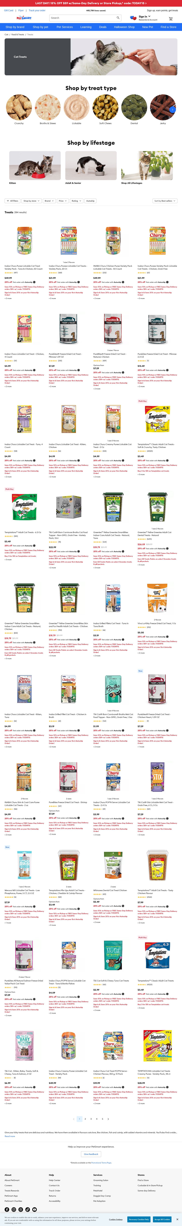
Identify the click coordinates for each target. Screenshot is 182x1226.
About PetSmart (12, 1180)
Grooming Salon (100, 1180)
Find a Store (143, 1180)
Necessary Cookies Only (139, 1219)
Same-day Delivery (147, 1190)
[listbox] (91, 109)
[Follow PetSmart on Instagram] (14, 1209)
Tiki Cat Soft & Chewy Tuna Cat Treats (111, 980)
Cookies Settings (116, 1219)
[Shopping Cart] (174, 19)
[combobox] (85, 17)
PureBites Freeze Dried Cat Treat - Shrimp (68, 802)
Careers (8, 1185)
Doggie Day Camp (102, 1196)
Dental (134, 123)
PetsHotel (97, 1190)
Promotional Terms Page (101, 1163)
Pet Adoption (99, 1201)
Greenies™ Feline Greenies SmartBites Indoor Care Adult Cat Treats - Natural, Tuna (111, 535)
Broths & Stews (48, 123)
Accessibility (54, 1201)
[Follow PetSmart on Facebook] (7, 1209)
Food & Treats (18, 34)
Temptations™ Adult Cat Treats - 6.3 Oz (23, 532)
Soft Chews (105, 123)
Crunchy (19, 123)
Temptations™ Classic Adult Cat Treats (156, 980)
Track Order (54, 1190)
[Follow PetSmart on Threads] (20, 1209)
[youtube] (34, 1209)
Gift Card (8, 10)
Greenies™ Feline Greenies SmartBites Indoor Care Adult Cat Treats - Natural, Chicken (23, 626)
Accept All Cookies (162, 1219)
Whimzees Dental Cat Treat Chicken (110, 890)
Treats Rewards (12, 1190)
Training (97, 1185)
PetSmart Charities (13, 1201)
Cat (6, 34)
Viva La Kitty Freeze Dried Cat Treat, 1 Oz (157, 623)
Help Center (54, 1180)
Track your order (37, 10)
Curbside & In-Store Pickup (150, 1185)
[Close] (177, 1219)
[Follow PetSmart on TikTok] (27, 1209)
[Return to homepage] (24, 17)
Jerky (163, 123)
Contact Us (54, 1185)
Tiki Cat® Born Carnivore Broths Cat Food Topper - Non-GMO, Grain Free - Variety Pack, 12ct (68, 535)
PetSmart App (11, 1196)
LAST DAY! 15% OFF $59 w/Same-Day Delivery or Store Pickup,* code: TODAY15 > (91, 3)
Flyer (21, 10)
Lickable (76, 123)
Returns (52, 1196)
